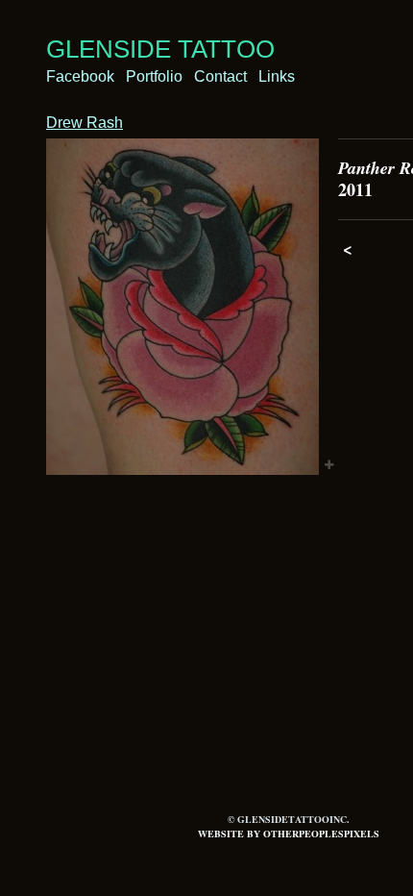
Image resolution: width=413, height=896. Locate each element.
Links (276, 76)
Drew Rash (84, 122)
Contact (220, 76)
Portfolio (154, 76)
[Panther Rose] (182, 306)
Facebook (80, 76)
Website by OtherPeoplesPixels (288, 833)
